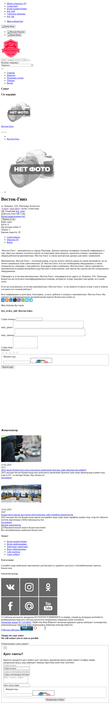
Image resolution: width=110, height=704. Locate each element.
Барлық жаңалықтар (11, 525)
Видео (10, 83)
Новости (11, 75)
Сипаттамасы (13, 237)
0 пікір (5, 208)
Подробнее (6, 477)
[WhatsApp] (23, 300)
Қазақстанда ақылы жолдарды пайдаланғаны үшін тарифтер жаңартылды (37, 514)
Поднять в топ (8, 219)
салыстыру (34, 208)
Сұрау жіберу (13, 554)
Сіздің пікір (6, 347)
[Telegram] (31, 300)
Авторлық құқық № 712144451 (16, 622)
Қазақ (18, 35)
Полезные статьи (15, 78)
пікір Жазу (15, 208)
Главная (11, 73)
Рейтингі (5, 350)
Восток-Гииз (7, 126)
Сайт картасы (13, 552)
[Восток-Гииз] (32, 192)
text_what (20, 211)
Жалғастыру (7, 367)
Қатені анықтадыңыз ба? (13, 216)
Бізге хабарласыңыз (16, 549)
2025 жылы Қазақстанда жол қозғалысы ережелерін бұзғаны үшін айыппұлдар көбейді (43, 470)
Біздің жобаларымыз (17, 544)
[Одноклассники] (7, 300)
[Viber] (19, 300)
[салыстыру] (2, 132)
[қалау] (5, 132)
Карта (10, 242)
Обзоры (10, 80)
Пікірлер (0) (12, 239)
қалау (24, 208)
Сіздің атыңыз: (8, 319)
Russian (20, 32)
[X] (15, 300)
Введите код (9, 356)
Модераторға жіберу (55, 700)
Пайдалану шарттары (17, 546)
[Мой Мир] (11, 300)
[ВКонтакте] (3, 300)
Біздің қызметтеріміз (17, 541)
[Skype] (27, 300)
